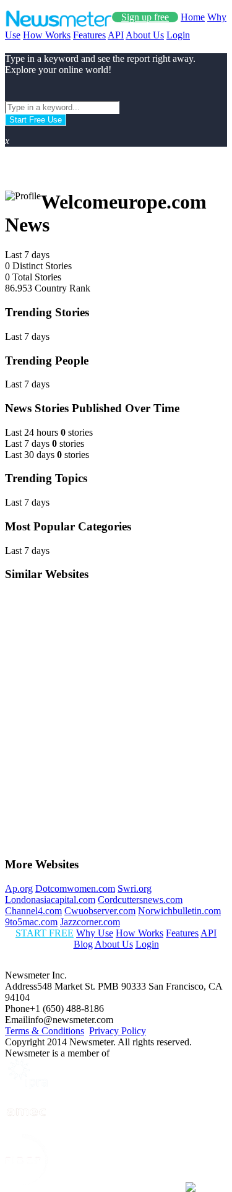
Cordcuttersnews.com (140, 899)
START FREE (44, 933)
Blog (83, 944)
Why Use (94, 933)
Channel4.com (33, 910)
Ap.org (19, 888)
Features (89, 35)
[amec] (26, 1128)
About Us (145, 35)
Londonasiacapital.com (50, 899)
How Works (47, 35)
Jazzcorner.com (90, 922)
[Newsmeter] (58, 24)
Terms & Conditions (44, 1031)
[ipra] (26, 1085)
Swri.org (135, 888)
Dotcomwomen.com (75, 888)
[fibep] (26, 1181)
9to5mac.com (31, 922)
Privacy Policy (117, 1031)
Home (193, 17)
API (116, 35)
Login (178, 35)
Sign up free (145, 17)
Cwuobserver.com (99, 910)
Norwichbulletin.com (179, 910)
